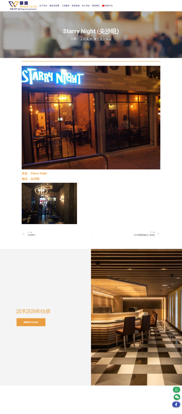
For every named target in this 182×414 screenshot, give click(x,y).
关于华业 (43, 5)
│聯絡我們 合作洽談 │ (31, 322)
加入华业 (86, 5)
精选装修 (76, 5)
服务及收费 (54, 5)
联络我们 (96, 5)
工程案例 (65, 5)
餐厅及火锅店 (103, 39)
